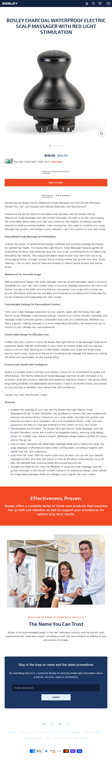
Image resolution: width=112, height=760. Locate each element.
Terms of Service (62, 738)
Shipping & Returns (33, 738)
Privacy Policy (26, 732)
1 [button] (50, 145)
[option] (56, 89)
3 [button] (56, 145)
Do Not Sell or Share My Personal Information (58, 732)
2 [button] (53, 145)
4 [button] (59, 145)
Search (12, 732)
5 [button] (62, 145)
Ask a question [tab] (63, 195)
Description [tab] (47, 195)
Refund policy (81, 738)
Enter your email (24, 687)
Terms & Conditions (93, 732)
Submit (56, 697)
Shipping (46, 171)
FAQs (48, 738)
